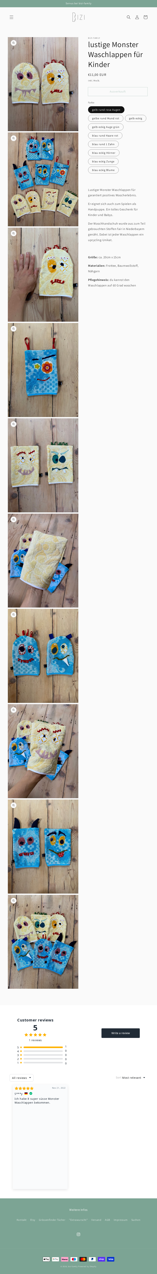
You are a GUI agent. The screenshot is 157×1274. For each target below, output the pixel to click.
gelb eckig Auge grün (105, 127)
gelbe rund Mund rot (105, 118)
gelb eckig (135, 118)
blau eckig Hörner (103, 153)
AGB (107, 1220)
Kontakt (22, 1220)
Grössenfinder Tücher (52, 1220)
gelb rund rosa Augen (106, 109)
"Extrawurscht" (78, 1220)
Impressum (121, 1220)
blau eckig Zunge (103, 161)
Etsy (32, 1220)
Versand (96, 1220)
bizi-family (73, 1266)
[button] (11, 17)
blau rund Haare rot (105, 135)
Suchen (136, 1220)
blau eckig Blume (103, 170)
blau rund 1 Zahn (103, 144)
